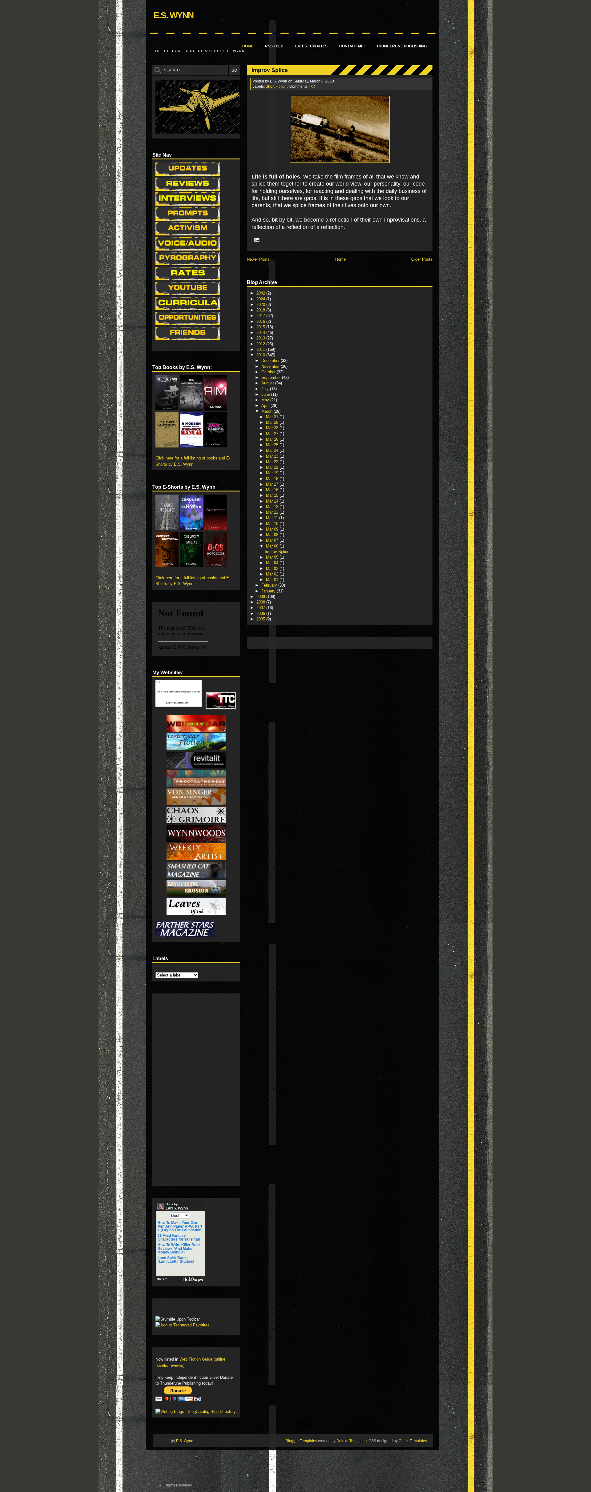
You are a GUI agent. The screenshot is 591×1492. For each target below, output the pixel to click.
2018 (261, 310)
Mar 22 (272, 461)
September (271, 377)
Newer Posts (258, 259)
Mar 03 (272, 568)
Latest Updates (311, 46)
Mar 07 (272, 540)
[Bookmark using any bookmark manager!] (174, 1309)
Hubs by (177, 1206)
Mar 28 (272, 428)
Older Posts (421, 259)
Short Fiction (276, 86)
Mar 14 (272, 501)
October (269, 372)
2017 (261, 315)
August (268, 383)
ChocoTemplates (413, 1441)
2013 (261, 338)
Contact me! (352, 46)
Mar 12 (272, 512)
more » (162, 1278)
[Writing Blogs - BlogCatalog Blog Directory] (195, 1411)
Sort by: (163, 1215)
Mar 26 (272, 439)
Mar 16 (272, 489)
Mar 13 (272, 506)
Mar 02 (272, 574)
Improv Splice (269, 70)
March (267, 411)
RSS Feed (274, 46)
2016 (261, 321)
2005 (261, 619)
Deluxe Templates (351, 1441)
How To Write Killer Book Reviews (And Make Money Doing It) (179, 1248)
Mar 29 (272, 422)
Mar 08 (272, 534)
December (271, 360)
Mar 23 (272, 456)
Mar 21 (272, 467)
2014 (261, 332)
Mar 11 (272, 517)
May (265, 400)
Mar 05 (272, 557)
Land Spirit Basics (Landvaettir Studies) (176, 1259)
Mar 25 (272, 445)
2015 (261, 327)
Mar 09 (272, 529)
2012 (261, 344)
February (269, 585)
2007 (261, 607)
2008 (261, 602)
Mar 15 (272, 495)
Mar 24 (272, 450)
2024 (261, 299)
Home (247, 46)
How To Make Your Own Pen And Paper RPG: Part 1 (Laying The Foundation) (180, 1226)
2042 (261, 293)
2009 (261, 596)
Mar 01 (272, 579)
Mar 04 (272, 562)
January (269, 591)
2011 (261, 349)
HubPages (193, 1279)
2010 (261, 355)
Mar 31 (272, 417)
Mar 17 (272, 484)
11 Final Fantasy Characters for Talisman (179, 1237)
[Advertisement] (362, 642)
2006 (261, 613)
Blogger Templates (301, 1441)
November (271, 366)
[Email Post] (256, 239)
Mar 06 (272, 546)
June (266, 394)
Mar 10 (272, 523)
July (265, 389)
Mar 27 (272, 433)
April (266, 405)
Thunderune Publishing (401, 46)
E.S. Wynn (173, 15)
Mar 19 (272, 473)
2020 (261, 304)
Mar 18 (272, 478)
